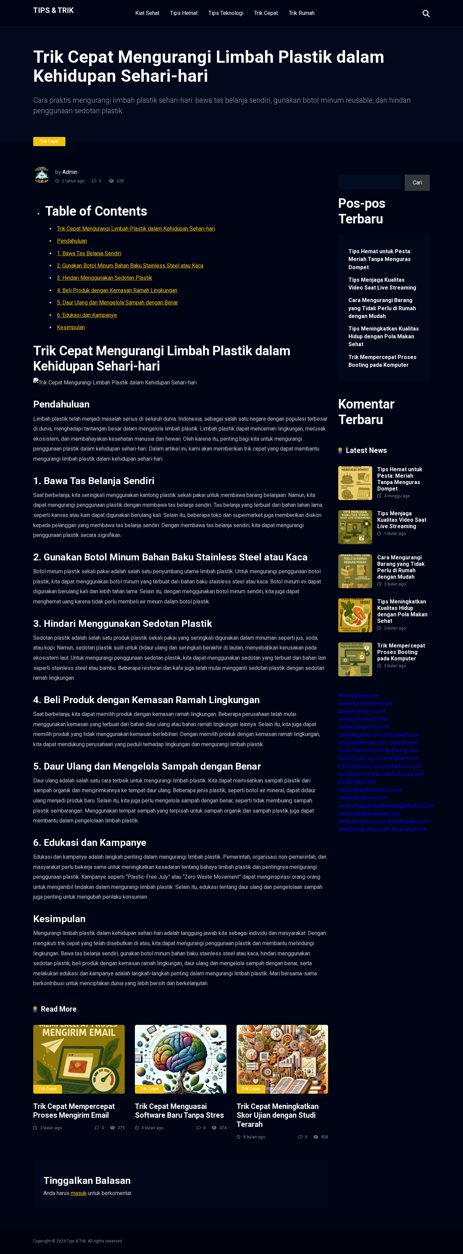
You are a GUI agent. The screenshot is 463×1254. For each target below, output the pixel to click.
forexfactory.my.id (400, 766)
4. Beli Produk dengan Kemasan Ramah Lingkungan (117, 290)
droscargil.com (408, 829)
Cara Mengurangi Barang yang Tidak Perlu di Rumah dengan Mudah (382, 308)
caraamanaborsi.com (362, 797)
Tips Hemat (184, 13)
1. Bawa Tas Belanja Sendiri (89, 253)
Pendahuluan (72, 241)
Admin (69, 172)
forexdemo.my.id (358, 766)
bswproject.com (357, 782)
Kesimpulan (71, 327)
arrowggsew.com (358, 695)
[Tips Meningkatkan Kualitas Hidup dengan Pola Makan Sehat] (355, 630)
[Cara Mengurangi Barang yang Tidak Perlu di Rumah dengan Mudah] (355, 586)
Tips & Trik (53, 10)
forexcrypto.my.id (358, 758)
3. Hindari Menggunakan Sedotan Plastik (104, 278)
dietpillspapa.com (408, 821)
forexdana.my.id (398, 758)
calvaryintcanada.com (363, 719)
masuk (78, 1193)
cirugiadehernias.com (363, 742)
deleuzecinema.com (362, 821)
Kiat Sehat (147, 13)
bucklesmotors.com (361, 711)
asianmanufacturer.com (365, 703)
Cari (342, 170)
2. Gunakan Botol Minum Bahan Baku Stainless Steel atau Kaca (130, 265)
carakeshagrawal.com (363, 726)
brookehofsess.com (400, 774)
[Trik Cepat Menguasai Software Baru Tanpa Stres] (180, 1059)
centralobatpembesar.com (369, 813)
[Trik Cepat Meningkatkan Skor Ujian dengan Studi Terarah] (282, 1059)
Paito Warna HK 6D (360, 750)
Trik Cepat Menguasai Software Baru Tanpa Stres (179, 1111)
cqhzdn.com (404, 742)
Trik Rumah (302, 13)
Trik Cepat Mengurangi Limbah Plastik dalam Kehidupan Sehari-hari (136, 228)
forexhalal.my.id (356, 774)
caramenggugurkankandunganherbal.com (386, 805)
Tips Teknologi (225, 13)
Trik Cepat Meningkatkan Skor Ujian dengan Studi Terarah (278, 1115)
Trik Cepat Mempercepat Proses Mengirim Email (74, 1111)
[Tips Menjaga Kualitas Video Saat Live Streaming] (355, 542)
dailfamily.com (402, 750)
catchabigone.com (359, 735)
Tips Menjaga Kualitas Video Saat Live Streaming (382, 284)
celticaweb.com (400, 735)
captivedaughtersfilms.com (370, 790)
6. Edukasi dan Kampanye (87, 315)
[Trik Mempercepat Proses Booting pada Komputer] (355, 674)
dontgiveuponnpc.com (364, 829)
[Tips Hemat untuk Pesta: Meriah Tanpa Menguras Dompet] (355, 498)
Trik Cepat (266, 13)
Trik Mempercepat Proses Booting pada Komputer (382, 361)
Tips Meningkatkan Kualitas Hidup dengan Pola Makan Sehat (383, 336)
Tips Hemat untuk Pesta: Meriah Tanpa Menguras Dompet (379, 259)
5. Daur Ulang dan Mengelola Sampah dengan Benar (117, 302)
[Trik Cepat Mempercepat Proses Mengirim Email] (79, 1059)
